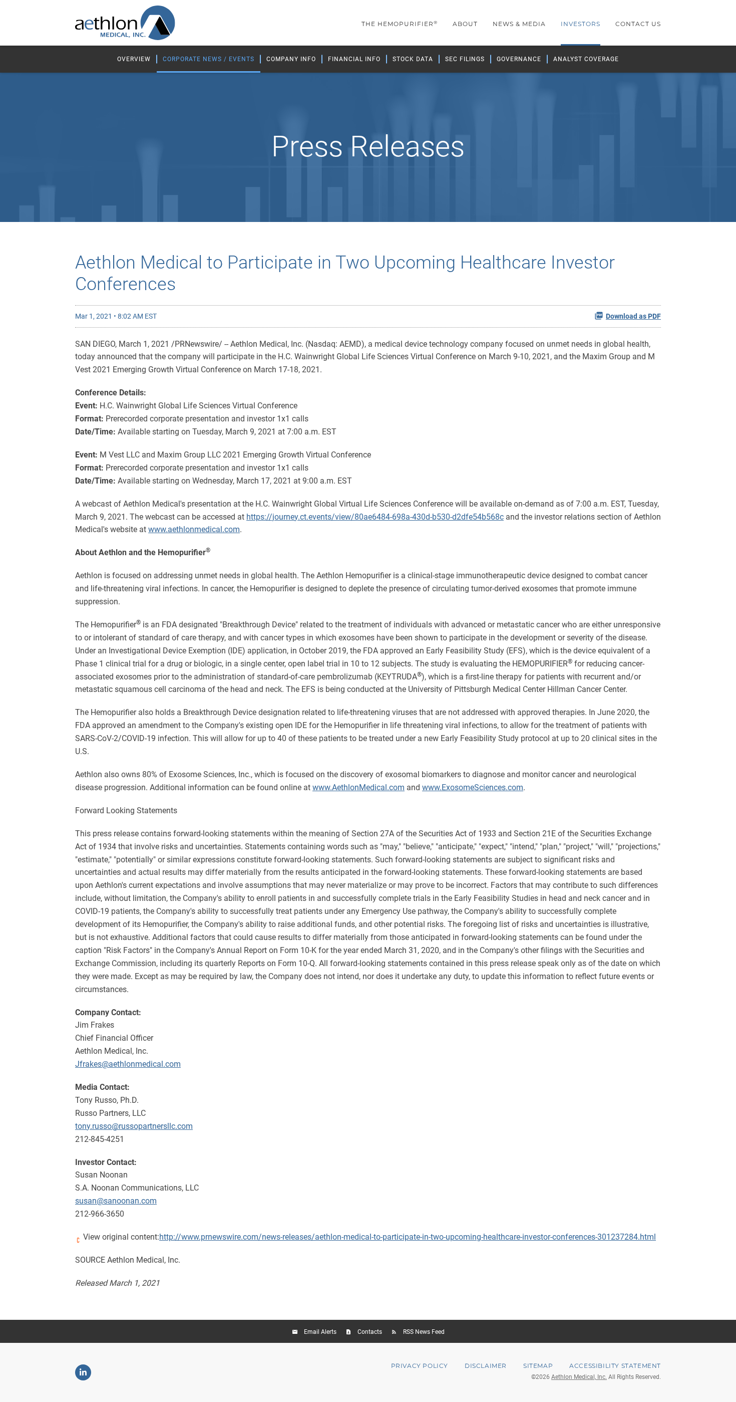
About (465, 24)
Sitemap (538, 1366)
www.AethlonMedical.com (358, 787)
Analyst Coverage (586, 59)
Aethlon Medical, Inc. (579, 1376)
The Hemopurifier (399, 24)
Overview (134, 59)
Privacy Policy (419, 1366)
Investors (580, 24)
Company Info (291, 59)
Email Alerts (320, 1331)
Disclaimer (486, 1366)
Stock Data (413, 59)
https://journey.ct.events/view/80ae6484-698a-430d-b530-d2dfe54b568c (375, 517)
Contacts (369, 1331)
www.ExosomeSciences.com (472, 787)
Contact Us (638, 24)
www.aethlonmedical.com (194, 529)
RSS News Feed (424, 1331)
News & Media (519, 24)
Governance (519, 59)
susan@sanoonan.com (116, 1201)
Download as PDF (633, 316)
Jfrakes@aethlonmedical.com (128, 1064)
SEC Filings (465, 59)
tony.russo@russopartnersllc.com (134, 1126)
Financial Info (354, 59)
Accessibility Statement (615, 1366)
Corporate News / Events (208, 59)
